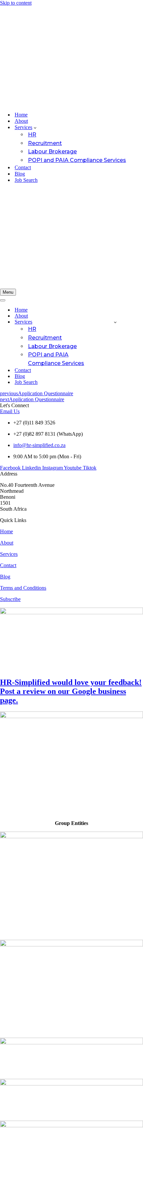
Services (9, 554)
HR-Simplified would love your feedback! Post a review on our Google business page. (71, 691)
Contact (23, 167)
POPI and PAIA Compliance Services (77, 160)
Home (21, 114)
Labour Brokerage (52, 151)
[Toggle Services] (115, 322)
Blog (20, 174)
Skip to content (16, 3)
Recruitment (45, 143)
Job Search (26, 180)
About (21, 121)
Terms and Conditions (23, 588)
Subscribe (10, 599)
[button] (35, 127)
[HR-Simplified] (71, 56)
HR (32, 134)
